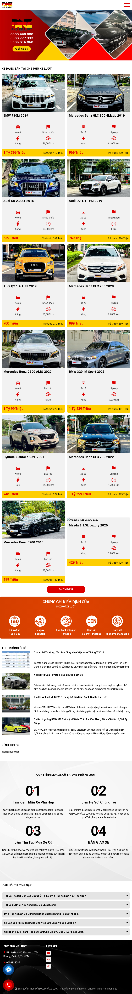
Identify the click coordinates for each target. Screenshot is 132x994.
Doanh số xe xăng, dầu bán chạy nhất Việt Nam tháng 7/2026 (69, 652)
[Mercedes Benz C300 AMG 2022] (33, 349)
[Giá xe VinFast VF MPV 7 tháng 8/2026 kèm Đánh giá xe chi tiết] (16, 703)
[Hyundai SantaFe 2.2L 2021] (33, 434)
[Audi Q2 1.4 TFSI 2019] (98, 178)
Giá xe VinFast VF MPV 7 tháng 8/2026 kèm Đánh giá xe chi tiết (70, 697)
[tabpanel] (66, 32)
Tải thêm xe (65, 589)
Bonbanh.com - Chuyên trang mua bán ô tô (94, 988)
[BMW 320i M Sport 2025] (98, 349)
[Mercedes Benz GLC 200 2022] (98, 434)
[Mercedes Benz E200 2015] (33, 520)
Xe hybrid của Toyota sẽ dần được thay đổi (59, 674)
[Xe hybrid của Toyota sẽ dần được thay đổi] (16, 681)
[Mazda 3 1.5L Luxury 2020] (98, 519)
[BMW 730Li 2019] (33, 93)
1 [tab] (64, 58)
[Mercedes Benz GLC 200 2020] (98, 263)
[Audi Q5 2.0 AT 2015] (33, 178)
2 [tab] (67, 58)
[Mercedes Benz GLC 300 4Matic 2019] (98, 93)
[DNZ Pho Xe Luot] (21, 5)
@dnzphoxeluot (10, 751)
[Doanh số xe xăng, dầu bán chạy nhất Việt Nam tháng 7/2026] (16, 659)
